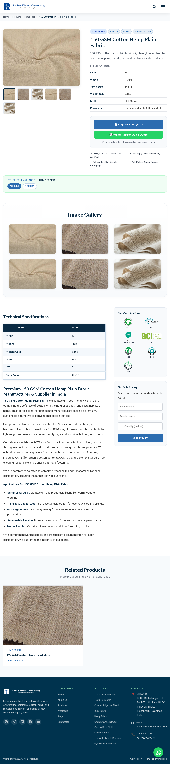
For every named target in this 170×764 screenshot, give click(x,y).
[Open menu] (163, 7)
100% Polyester (102, 700)
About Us (62, 700)
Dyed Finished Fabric (105, 743)
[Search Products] (154, 6)
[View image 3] (37, 94)
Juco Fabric (100, 711)
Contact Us (63, 722)
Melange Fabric (102, 732)
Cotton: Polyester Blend (106, 705)
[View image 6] (9, 108)
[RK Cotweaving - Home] (24, 6)
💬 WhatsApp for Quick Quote (128, 134)
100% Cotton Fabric (104, 694)
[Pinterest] (6, 722)
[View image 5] (65, 94)
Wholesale (63, 711)
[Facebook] (30, 722)
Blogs (60, 716)
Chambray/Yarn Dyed (105, 722)
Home (6, 17)
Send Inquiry (140, 437)
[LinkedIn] (22, 722)
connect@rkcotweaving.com (151, 726)
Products (16, 17)
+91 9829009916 (146, 738)
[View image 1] (9, 94)
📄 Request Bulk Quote (128, 124)
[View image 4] (51, 94)
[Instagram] (14, 722)
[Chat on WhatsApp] (158, 752)
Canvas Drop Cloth (103, 727)
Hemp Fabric (30, 17)
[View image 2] (23, 94)
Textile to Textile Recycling (108, 738)
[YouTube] (38, 722)
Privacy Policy (135, 758)
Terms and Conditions (156, 758)
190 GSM (29, 186)
